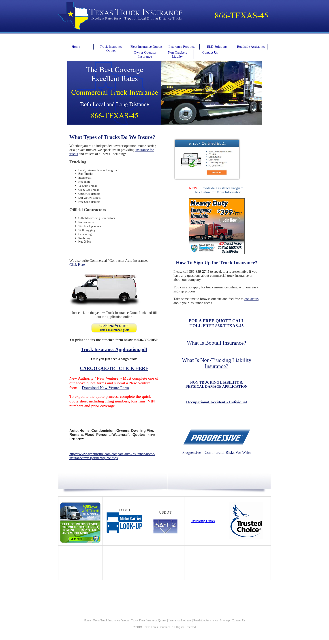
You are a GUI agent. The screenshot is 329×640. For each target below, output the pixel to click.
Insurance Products (182, 46)
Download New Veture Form (105, 387)
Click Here (77, 264)
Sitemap (225, 620)
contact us (251, 299)
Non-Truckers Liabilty (177, 54)
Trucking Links (203, 521)
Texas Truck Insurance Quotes (111, 620)
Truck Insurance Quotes (111, 48)
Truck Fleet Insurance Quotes (149, 620)
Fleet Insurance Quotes (146, 46)
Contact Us (210, 52)
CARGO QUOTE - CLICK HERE (114, 368)
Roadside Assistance (251, 46)
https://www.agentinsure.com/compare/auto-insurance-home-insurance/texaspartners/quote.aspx (112, 456)
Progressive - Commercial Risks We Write (216, 452)
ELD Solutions (217, 46)
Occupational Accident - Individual (216, 402)
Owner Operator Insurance (145, 54)
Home (76, 46)
